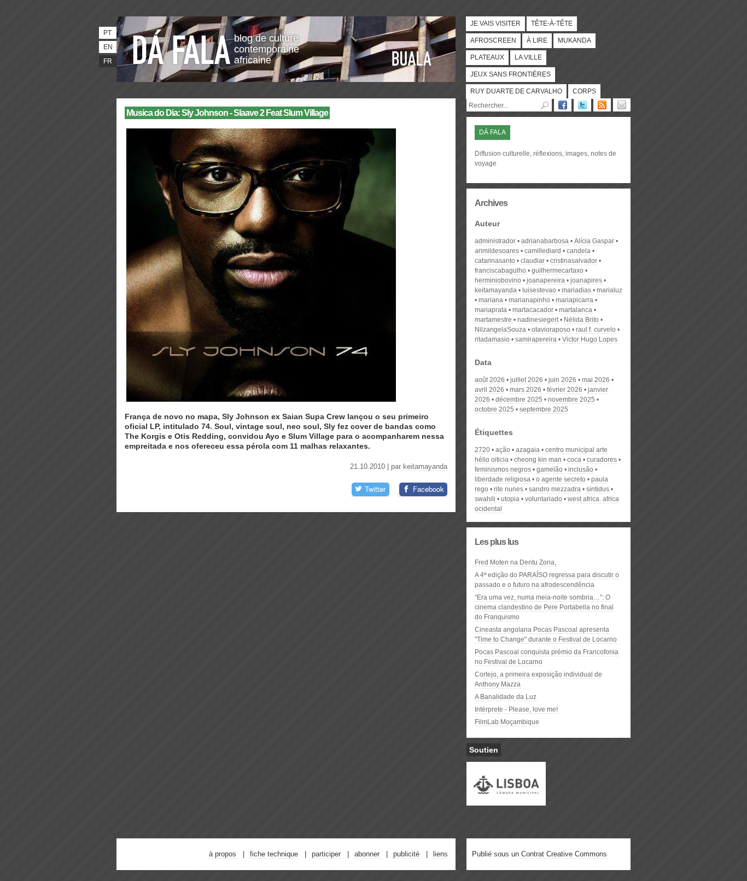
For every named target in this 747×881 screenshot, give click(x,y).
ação (502, 450)
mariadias (576, 290)
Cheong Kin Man (538, 459)
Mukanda (574, 40)
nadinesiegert (537, 320)
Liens (440, 854)
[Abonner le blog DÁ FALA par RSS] (602, 104)
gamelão (549, 469)
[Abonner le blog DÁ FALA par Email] (622, 104)
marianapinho (529, 300)
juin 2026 (562, 380)
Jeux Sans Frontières (510, 74)
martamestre (493, 320)
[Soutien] (506, 800)
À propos (222, 854)
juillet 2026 (526, 380)
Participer (326, 854)
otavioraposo (551, 329)
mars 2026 (525, 389)
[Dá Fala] (182, 46)
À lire (537, 40)
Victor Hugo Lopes (589, 339)
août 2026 (490, 380)
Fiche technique (274, 854)
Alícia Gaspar (594, 241)
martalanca (575, 310)
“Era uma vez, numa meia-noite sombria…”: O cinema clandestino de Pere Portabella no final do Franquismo (544, 607)
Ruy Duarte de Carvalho (516, 91)
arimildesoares (497, 251)
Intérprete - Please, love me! (516, 709)
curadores (602, 459)
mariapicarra (574, 300)
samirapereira (536, 339)
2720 (482, 450)
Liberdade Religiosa (502, 479)
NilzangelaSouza (500, 329)
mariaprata (491, 310)
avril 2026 (489, 389)
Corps (584, 91)
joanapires (586, 280)
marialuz (609, 290)
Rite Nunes (508, 489)
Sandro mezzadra (555, 489)
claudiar (533, 261)
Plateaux (487, 57)
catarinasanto (495, 261)
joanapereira (546, 280)
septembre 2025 (544, 409)
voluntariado (543, 499)
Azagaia (528, 450)
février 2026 (564, 389)
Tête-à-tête (552, 23)
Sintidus (597, 489)
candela (579, 251)
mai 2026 (596, 380)
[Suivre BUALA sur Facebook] (562, 104)
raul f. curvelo (596, 329)
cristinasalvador (573, 261)
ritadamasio (492, 339)
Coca (574, 459)
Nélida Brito (581, 320)
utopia (510, 499)
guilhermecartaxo (557, 270)
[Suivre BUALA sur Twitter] (582, 104)
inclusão (580, 469)
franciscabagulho (500, 270)
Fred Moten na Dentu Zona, (515, 562)
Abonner (367, 854)
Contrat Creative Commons (564, 854)
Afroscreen (493, 40)
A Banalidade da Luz (505, 697)
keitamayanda (425, 466)
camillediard (542, 251)
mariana (490, 300)
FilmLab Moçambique (507, 722)
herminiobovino (498, 280)
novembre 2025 (571, 399)
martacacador (532, 310)
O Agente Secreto (561, 479)
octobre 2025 (494, 409)
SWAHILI (485, 499)
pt (107, 33)
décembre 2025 (518, 399)
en (108, 47)
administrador (495, 241)
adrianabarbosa (545, 241)
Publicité (406, 854)
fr (107, 61)
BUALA (411, 58)
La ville (528, 57)
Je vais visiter (495, 23)
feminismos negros (503, 469)
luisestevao (539, 290)
